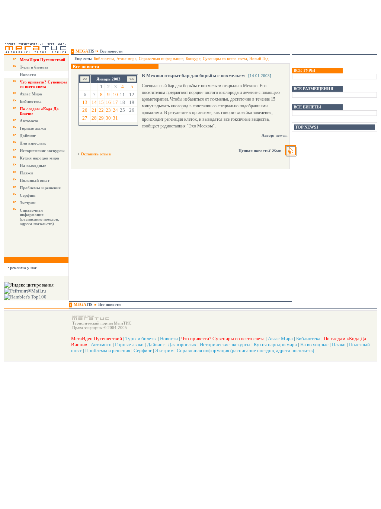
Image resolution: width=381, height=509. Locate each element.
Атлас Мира (31, 94)
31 (115, 118)
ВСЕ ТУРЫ (304, 70)
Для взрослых (33, 143)
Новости (28, 74)
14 (94, 102)
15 (101, 102)
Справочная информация (161, 58)
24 (115, 110)
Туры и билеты (34, 67)
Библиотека (31, 101)
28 (94, 118)
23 (108, 110)
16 (108, 102)
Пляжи (26, 173)
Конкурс (193, 58)
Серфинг (28, 195)
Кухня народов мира (39, 158)
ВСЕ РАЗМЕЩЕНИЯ (313, 88)
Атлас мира (126, 58)
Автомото (29, 120)
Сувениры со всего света (225, 58)
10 (115, 94)
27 (84, 118)
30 (108, 118)
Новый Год (259, 58)
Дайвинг (28, 135)
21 (94, 110)
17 (115, 102)
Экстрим (28, 202)
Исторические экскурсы (42, 150)
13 (84, 102)
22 (101, 110)
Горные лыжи (33, 128)
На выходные (33, 165)
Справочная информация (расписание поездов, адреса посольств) (39, 217)
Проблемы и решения (40, 188)
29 (101, 118)
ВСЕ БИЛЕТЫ (307, 107)
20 (84, 110)
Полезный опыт (34, 180)
